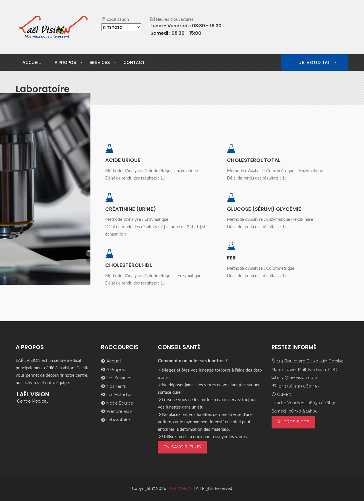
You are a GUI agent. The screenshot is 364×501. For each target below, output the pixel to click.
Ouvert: (283, 394)
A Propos (115, 369)
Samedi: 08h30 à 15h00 (295, 411)
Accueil (31, 62)
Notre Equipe (119, 403)
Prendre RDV (118, 411)
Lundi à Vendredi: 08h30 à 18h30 (304, 402)
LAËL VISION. (179, 488)
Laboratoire (117, 419)
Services (100, 62)
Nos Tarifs (115, 386)
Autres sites (293, 421)
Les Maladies (118, 394)
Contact (134, 62)
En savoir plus (182, 447)
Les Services (118, 377)
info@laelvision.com (296, 377)
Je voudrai (314, 62)
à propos (65, 62)
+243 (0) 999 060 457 (297, 386)
